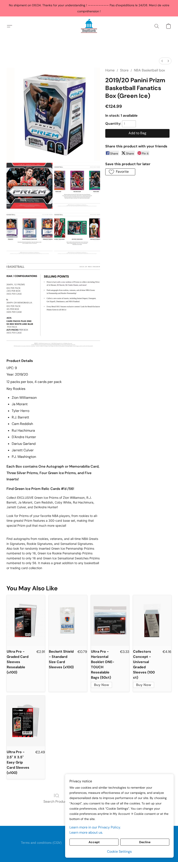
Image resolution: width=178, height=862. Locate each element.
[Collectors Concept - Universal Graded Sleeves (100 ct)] (152, 620)
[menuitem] (162, 61)
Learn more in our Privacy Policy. (95, 827)
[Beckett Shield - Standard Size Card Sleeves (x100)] (68, 620)
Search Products (56, 801)
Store (124, 70)
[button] (89, 26)
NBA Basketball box (149, 70)
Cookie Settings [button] (119, 851)
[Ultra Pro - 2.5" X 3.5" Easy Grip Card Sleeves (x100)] (26, 721)
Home (110, 70)
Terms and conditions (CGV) (41, 843)
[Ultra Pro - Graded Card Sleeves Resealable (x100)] (26, 620)
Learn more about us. (86, 832)
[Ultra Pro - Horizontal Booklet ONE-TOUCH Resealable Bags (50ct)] (110, 620)
